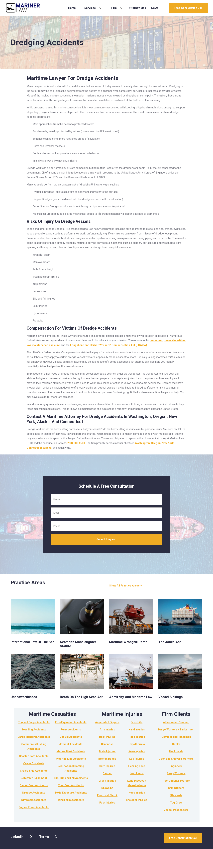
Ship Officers (176, 788)
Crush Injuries (107, 780)
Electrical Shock (107, 795)
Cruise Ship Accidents (34, 770)
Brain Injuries (107, 751)
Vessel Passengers (176, 809)
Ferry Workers (176, 773)
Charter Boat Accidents (34, 756)
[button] (91, 8)
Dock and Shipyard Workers (176, 758)
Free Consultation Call (188, 7)
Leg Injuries (136, 758)
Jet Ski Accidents (71, 736)
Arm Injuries (107, 729)
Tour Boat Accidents (71, 785)
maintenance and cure (46, 345)
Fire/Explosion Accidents (71, 722)
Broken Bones (107, 758)
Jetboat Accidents (70, 744)
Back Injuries (107, 736)
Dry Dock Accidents (33, 800)
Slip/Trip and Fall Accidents (71, 778)
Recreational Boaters (176, 780)
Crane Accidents (33, 763)
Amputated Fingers (107, 722)
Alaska (47, 447)
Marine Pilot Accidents (71, 751)
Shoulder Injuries (136, 800)
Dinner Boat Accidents (34, 785)
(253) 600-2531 (75, 443)
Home (72, 7)
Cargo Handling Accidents (33, 736)
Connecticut (34, 447)
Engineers (176, 766)
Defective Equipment (33, 778)
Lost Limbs (137, 773)
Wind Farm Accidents (71, 800)
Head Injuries (136, 736)
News (154, 7)
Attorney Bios (137, 7)
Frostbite (136, 722)
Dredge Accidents (33, 792)
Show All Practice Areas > (125, 585)
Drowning (107, 788)
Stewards (176, 795)
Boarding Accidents (33, 729)
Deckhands (176, 751)
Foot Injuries (107, 802)
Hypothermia (137, 744)
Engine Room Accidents (34, 807)
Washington (142, 443)
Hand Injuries (136, 729)
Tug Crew (176, 802)
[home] (23, 8)
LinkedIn (17, 836)
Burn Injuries (107, 766)
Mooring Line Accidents (71, 758)
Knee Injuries (136, 751)
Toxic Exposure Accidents (71, 792)
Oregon (156, 443)
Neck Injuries (136, 792)
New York (168, 443)
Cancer (107, 773)
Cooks (176, 744)
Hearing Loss (136, 766)
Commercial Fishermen (176, 736)
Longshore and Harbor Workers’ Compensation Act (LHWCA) (108, 345)
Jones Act (156, 340)
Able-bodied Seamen (176, 722)
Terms (44, 836)
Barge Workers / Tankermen (176, 729)
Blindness (107, 744)
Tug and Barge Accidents (34, 722)
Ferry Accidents (71, 729)
